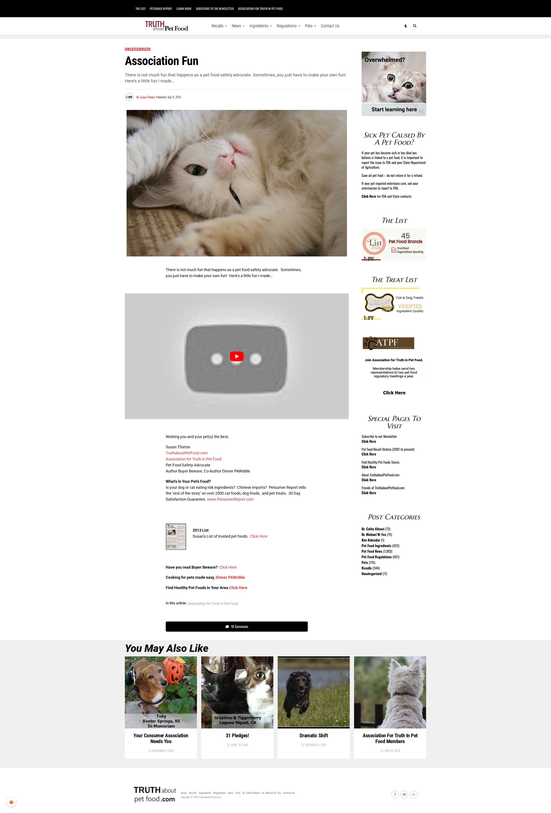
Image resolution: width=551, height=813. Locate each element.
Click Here (259, 536)
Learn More (184, 8)
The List (140, 8)
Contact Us (330, 25)
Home (184, 792)
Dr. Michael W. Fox (374, 534)
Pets (309, 25)
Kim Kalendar (371, 540)
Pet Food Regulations (377, 556)
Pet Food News (372, 551)
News (236, 25)
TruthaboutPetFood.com (187, 453)
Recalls (217, 25)
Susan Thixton (147, 97)
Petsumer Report (161, 8)
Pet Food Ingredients (376, 545)
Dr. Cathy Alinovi (373, 528)
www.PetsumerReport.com (230, 499)
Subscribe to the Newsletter (215, 8)
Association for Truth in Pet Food (260, 8)
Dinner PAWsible (230, 577)
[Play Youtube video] (237, 356)
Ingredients (258, 25)
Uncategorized (372, 573)
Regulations (287, 25)
